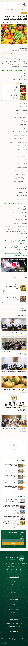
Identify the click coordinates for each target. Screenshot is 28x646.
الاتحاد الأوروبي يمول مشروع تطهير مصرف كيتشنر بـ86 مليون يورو (14, 429)
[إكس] (3, 1)
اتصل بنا (13, 612)
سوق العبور (24, 279)
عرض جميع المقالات (21, 310)
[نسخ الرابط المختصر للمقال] (25, 22)
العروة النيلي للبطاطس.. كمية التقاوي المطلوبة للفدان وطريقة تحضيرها (14, 390)
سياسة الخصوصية (13, 609)
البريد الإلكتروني (21, 538)
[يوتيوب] (5, 1)
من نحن (13, 607)
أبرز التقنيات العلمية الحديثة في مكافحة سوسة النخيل (16, 254)
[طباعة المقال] (3, 22)
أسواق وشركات (13, 590)
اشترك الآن (13, 543)
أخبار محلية (21, 9)
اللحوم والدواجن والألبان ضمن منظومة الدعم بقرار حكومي (14, 371)
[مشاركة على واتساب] (10, 22)
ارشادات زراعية (13, 584)
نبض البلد (13, 582)
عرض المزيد (13, 491)
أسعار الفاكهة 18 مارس (18, 277)
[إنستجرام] (6, 1)
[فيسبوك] (1, 1)
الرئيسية (25, 9)
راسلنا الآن (14, 631)
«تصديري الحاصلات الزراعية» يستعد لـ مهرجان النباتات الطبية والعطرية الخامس (15, 352)
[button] (3, 643)
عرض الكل (13, 592)
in (14, 22)
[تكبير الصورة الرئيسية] (14, 34)
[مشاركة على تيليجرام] (7, 22)
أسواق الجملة (10, 277)
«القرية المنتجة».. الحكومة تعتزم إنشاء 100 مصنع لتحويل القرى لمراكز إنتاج (14, 332)
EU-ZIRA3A (13, 587)
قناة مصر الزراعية (17, 279)
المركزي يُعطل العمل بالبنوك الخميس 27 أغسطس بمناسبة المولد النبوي (15, 409)
